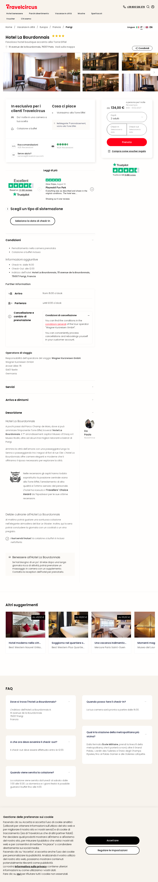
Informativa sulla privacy (31, 866)
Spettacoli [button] (96, 13)
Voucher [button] (10, 18)
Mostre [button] (81, 13)
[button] (148, 6)
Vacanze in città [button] (63, 13)
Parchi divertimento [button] (39, 13)
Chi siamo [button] (26, 18)
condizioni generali (55, 324)
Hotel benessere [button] (14, 13)
